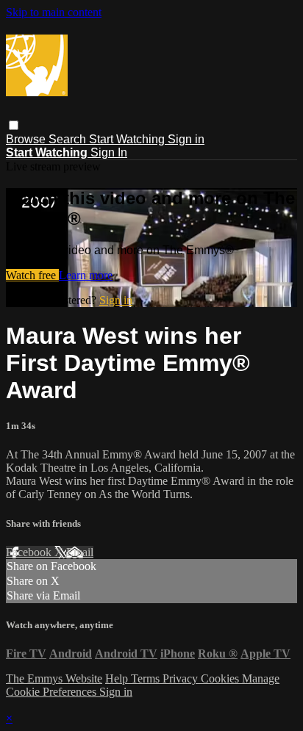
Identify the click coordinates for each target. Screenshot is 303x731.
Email (79, 552)
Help (118, 678)
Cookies (221, 678)
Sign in (186, 139)
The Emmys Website (54, 678)
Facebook (30, 552)
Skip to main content (53, 12)
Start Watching (128, 139)
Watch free (32, 275)
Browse (27, 139)
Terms (147, 678)
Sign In (108, 152)
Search (69, 139)
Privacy (182, 678)
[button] (13, 125)
